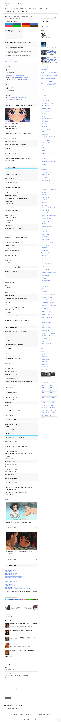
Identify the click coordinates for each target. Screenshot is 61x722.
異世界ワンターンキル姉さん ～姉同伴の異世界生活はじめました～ (49, 258)
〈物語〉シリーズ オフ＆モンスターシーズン (49, 207)
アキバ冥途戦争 (44, 278)
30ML (53, 382)
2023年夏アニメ (52, 385)
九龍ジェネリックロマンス (46, 156)
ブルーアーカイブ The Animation (47, 224)
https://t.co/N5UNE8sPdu (16, 77)
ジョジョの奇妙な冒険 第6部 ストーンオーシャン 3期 (49, 266)
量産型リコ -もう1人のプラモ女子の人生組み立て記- (49, 312)
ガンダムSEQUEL (44, 407)
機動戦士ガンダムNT (45, 341)
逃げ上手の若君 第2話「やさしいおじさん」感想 (13, 31)
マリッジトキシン (44, 116)
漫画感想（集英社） (45, 366)
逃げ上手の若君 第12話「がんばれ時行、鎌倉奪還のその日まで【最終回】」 (18, 588)
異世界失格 (43, 200)
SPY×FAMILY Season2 (45, 239)
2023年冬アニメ (44, 385)
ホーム (5, 11)
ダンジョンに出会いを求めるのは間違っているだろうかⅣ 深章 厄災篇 (49, 269)
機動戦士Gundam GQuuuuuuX (45, 69)
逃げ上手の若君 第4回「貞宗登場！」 (11, 574)
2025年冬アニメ (44, 392)
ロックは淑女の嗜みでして (46, 164)
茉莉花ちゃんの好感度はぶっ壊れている (48, 118)
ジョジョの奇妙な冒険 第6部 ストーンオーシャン (49, 281)
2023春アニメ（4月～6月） (45, 252)
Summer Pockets (51, 402)
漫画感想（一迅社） (45, 356)
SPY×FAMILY (44, 402)
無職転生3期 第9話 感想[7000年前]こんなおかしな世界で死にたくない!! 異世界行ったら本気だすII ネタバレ (51, 45)
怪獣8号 (43, 147)
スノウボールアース (45, 113)
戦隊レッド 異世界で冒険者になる (47, 174)
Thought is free (36, 719)
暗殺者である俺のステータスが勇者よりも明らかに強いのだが (49, 137)
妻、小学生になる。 (45, 192)
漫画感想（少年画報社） (45, 359)
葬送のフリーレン (44, 126)
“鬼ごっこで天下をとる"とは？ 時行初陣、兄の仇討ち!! (14, 32)
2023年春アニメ (44, 387)
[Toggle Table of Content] (21, 30)
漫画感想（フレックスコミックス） (47, 354)
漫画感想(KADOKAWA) (45, 353)
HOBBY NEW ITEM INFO (52, 397)
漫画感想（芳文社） (45, 362)
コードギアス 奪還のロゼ (46, 105)
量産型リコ (42, 310)
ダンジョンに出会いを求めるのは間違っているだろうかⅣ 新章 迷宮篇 (49, 295)
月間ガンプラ (48, 412)
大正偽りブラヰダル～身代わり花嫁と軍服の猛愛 (49, 190)
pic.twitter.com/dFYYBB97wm (21, 97)
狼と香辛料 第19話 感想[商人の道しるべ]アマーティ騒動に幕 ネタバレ (22, 650)
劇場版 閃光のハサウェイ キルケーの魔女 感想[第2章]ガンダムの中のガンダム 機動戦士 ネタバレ (48, 73)
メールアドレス (18, 686)
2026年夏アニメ (52, 395)
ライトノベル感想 (43, 349)
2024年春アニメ (44, 390)
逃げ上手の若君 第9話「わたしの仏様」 (11, 584)
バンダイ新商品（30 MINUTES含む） (46, 97)
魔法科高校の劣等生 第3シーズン (47, 226)
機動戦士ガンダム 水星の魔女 (45, 67)
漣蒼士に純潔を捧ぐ (45, 255)
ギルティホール (44, 139)
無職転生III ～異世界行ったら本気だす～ (48, 106)
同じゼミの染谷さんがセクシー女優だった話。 (49, 103)
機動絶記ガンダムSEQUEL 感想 (46, 343)
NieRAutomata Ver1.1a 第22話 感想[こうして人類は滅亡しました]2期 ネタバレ (24, 637)
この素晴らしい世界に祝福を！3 (47, 218)
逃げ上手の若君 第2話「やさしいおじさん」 (12, 571)
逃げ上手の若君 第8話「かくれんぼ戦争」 (12, 582)
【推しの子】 (44, 123)
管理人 (37, 593)
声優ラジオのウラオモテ (45, 221)
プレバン (51, 410)
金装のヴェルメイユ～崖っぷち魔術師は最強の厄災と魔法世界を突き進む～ (49, 306)
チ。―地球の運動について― (46, 178)
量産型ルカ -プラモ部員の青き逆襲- (47, 317)
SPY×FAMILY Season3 (45, 132)
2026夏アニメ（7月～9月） (45, 100)
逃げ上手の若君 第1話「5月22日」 (11, 570)
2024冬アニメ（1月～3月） (45, 231)
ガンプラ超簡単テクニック (46, 340)
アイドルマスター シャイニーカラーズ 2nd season (49, 184)
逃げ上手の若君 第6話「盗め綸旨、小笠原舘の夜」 (13, 577)
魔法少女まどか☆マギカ (44, 308)
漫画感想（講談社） (45, 364)
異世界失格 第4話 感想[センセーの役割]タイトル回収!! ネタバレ (21, 630)
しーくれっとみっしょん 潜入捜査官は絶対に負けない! (49, 243)
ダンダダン (43, 150)
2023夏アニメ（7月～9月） (45, 245)
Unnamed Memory (45, 212)
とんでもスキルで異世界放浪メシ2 (47, 140)
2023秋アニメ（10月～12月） (45, 237)
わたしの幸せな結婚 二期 (46, 180)
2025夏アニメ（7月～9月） (45, 142)
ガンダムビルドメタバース (46, 335)
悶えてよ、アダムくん (45, 236)
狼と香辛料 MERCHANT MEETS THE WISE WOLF (49, 216)
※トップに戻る (7, 499)
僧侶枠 (55, 410)
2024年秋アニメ (52, 390)
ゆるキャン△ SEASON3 (45, 228)
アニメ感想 (40, 0)
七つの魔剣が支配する (45, 250)
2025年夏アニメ (52, 392)
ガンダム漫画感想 (44, 336)
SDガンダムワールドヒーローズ (46, 400)
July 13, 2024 (24, 79)
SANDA (43, 131)
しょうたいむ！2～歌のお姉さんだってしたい (49, 263)
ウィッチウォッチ (44, 145)
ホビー (42, 346)
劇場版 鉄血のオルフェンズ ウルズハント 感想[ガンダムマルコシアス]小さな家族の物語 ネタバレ (48, 84)
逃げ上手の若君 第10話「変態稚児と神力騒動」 (13, 585)
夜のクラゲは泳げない (45, 229)
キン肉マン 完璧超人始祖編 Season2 (47, 172)
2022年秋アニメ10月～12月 (45, 275)
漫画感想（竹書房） (45, 361)
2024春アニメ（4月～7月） (45, 210)
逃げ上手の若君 (25, 11)
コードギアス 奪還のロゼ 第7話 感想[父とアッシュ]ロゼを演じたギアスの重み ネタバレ (51, 60)
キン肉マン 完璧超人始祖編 (46, 202)
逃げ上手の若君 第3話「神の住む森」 (11, 573)
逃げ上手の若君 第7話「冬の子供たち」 (11, 581)
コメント (6, 677)
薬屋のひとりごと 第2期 (45, 158)
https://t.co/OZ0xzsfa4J (10, 97)
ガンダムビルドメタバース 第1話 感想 (46, 81)
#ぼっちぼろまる (9, 75)
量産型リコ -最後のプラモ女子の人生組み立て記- (49, 315)
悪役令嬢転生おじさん (45, 169)
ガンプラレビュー (44, 338)
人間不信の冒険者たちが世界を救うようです (48, 270)
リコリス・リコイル (45, 289)
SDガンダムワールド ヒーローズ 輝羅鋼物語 (48, 333)
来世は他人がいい (44, 194)
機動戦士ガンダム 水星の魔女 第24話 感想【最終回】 (48, 79)
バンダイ (43, 410)
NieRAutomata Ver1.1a (45, 261)
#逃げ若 (15, 97)
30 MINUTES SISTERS (45, 382)
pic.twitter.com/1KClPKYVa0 (24, 77)
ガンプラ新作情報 (43, 95)
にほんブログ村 (11, 656)
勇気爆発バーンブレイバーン (46, 234)
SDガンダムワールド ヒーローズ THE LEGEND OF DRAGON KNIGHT (49, 330)
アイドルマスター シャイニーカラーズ (48, 213)
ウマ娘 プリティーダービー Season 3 (47, 241)
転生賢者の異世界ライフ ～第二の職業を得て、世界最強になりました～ (49, 303)
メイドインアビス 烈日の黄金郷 (47, 297)
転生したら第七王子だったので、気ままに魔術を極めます (49, 153)
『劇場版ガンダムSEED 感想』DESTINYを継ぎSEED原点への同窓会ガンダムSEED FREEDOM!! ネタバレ (49, 76)
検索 (41, 15)
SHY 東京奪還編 (44, 199)
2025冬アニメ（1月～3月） (45, 166)
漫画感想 (44, 0)
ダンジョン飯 (44, 223)
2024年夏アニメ (29, 591)
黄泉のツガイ (44, 110)
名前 (5, 686)
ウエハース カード (43, 319)
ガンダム (47, 0)
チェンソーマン (44, 283)
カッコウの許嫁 (44, 148)
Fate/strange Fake (45, 121)
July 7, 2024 (24, 99)
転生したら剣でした (45, 286)
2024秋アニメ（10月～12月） (45, 182)
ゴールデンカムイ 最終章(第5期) (47, 124)
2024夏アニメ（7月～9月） (17, 11)
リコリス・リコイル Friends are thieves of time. (49, 162)
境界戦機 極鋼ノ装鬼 (45, 247)
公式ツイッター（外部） (13, 61)
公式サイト (6, 61)
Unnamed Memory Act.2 (46, 167)
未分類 (42, 348)
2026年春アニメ (44, 397)
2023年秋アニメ (52, 387)
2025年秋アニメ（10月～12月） (46, 129)
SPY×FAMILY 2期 (44, 277)
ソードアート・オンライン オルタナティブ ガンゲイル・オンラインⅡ (49, 187)
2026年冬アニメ (44, 395)
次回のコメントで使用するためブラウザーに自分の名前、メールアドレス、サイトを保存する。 (20, 695)
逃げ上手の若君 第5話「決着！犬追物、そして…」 (13, 576)
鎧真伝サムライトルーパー (46, 108)
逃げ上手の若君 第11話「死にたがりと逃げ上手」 (13, 587)
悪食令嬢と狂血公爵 (45, 134)
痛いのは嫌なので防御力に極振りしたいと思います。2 (49, 273)
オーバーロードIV (44, 291)
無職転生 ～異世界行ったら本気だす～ (47, 415)
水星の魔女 (36, 0)
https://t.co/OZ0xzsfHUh (20, 75)
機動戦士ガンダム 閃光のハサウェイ (47, 325)
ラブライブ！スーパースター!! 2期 (47, 299)
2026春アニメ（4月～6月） (45, 111)
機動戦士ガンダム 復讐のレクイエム (47, 327)
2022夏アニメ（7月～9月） (45, 288)
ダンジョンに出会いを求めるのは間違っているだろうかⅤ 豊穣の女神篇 (49, 177)
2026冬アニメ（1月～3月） (45, 119)
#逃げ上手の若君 (8, 66)
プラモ (47, 410)
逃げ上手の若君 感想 (9, 38)
